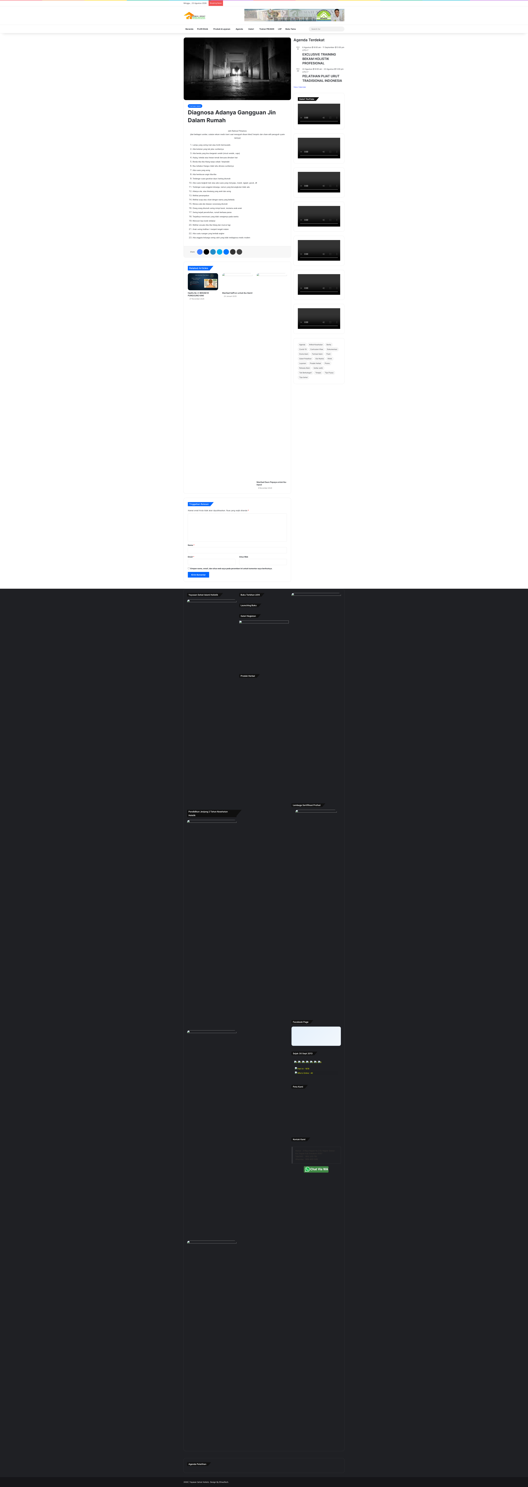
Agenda (239, 29)
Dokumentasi (332, 349)
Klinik (330, 359)
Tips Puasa (329, 373)
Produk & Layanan (221, 29)
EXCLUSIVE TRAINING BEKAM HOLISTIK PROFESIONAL (319, 59)
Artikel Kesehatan (316, 345)
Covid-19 (302, 349)
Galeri (251, 29)
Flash (328, 354)
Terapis (318, 373)
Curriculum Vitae (316, 349)
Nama (191, 545)
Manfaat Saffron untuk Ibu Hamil (237, 293)
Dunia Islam (303, 354)
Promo (327, 363)
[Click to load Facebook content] (316, 1036)
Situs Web (243, 557)
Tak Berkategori (305, 373)
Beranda (189, 29)
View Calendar (300, 87)
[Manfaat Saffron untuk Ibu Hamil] (237, 281)
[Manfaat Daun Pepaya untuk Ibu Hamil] (272, 376)
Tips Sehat (303, 377)
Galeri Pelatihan (305, 359)
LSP (280, 29)
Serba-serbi (318, 368)
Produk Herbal (315, 363)
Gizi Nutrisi (319, 359)
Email (191, 557)
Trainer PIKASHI (266, 29)
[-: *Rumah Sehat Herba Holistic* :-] (194, 15)
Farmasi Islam (195, 106)
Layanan (302, 363)
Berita (329, 345)
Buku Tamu (290, 29)
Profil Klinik (202, 29)
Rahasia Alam (304, 368)
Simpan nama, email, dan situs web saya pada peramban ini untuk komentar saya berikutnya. (231, 568)
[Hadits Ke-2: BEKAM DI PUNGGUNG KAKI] (203, 281)
